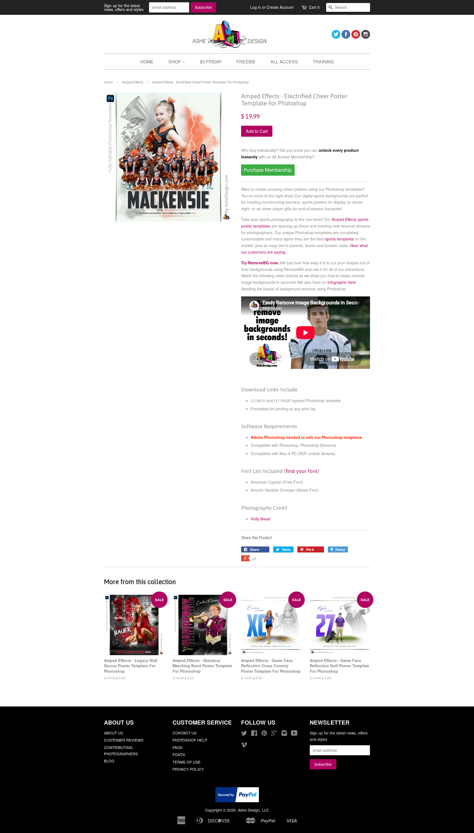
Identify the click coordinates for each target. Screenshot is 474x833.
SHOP (175, 61)
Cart (314, 7)
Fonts (179, 754)
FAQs (177, 747)
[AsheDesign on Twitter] (336, 37)
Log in (255, 7)
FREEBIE (246, 61)
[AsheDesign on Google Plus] (274, 734)
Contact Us (185, 733)
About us (113, 733)
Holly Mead (260, 518)
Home (108, 82)
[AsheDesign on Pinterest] (355, 37)
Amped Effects (132, 82)
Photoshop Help (190, 740)
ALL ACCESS (284, 61)
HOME (147, 61)
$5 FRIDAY (211, 61)
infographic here (342, 282)
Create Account (280, 7)
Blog (109, 761)
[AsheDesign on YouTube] (294, 734)
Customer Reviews (123, 740)
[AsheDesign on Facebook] (346, 37)
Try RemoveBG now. (260, 262)
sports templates (339, 239)
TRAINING (323, 61)
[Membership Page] (268, 174)
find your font (302, 471)
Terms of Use (187, 762)
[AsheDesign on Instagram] (365, 37)
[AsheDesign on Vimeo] (244, 745)
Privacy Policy (188, 769)
